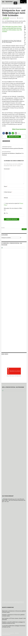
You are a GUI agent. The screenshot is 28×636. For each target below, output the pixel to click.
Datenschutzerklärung (6, 634)
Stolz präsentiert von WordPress (8, 633)
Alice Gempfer (5, 618)
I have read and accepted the (13, 204)
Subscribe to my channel (15, 371)
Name (6, 186)
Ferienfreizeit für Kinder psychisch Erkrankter (12, 147)
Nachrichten (18, 8)
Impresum (17, 633)
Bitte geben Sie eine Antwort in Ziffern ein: (13, 209)
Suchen (3, 227)
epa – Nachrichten (7, 1)
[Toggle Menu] (15, 3)
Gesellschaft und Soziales (8, 8)
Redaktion (13, 18)
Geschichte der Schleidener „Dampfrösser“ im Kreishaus (12, 153)
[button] (3, 133)
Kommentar (7, 168)
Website (6, 197)
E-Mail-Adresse (8, 192)
